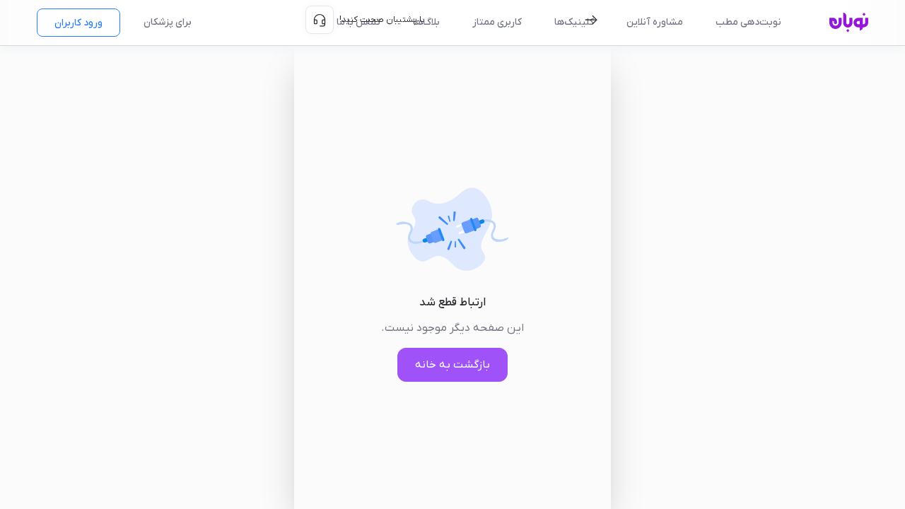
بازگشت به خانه (452, 365)
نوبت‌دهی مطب (748, 22)
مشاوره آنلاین (654, 22)
